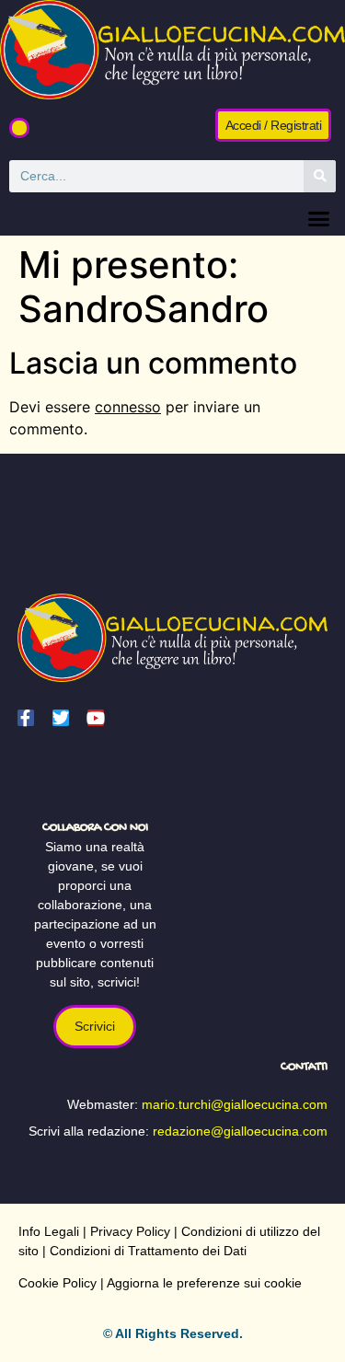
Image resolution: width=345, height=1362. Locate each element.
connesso (128, 407)
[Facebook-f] (25, 718)
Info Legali (48, 1231)
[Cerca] (320, 176)
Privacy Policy (130, 1231)
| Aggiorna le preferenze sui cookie (199, 1282)
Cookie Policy (57, 1282)
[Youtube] (95, 718)
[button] (19, 128)
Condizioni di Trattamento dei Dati (148, 1250)
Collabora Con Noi (95, 828)
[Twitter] (60, 718)
